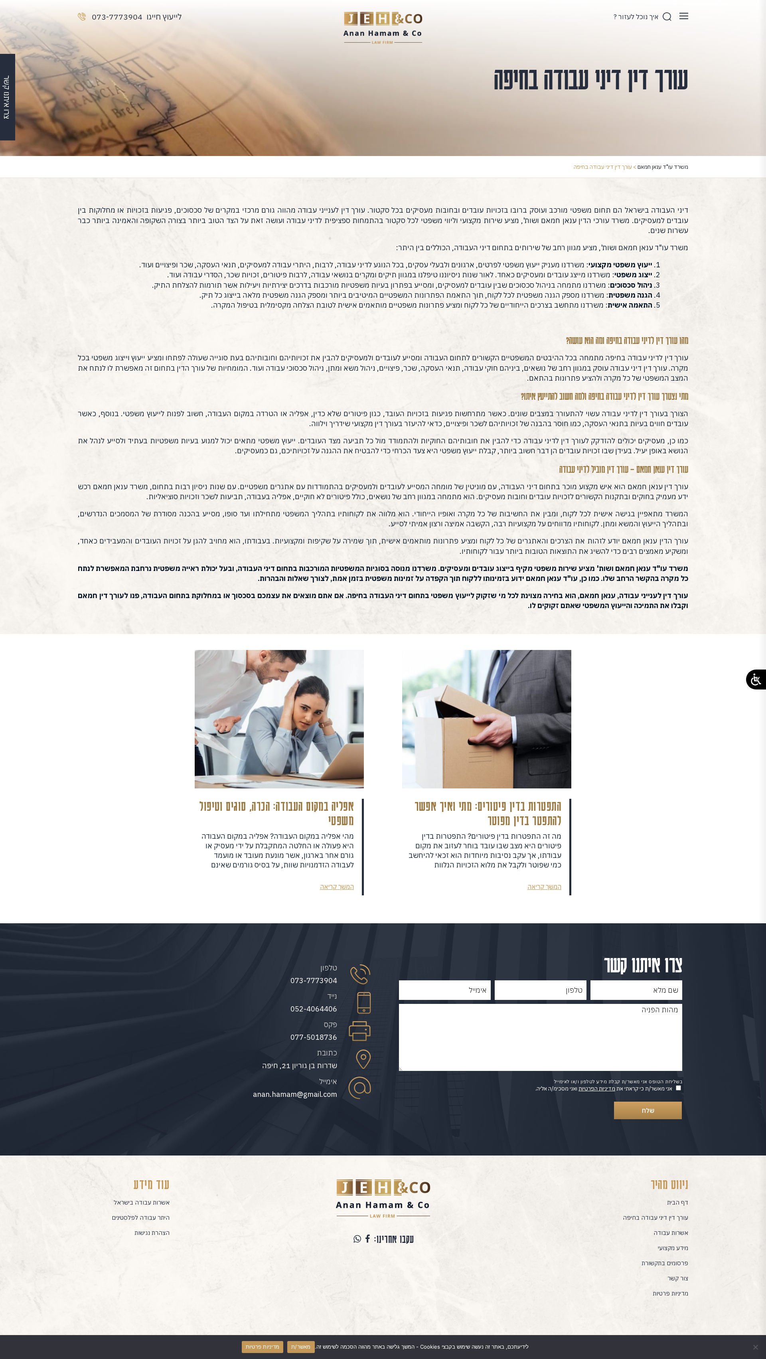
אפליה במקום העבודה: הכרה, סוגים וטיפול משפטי (276, 813)
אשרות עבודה (670, 1233)
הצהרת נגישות (152, 1233)
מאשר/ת (301, 1346)
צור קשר (677, 1278)
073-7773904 (313, 980)
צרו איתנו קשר (7, 97)
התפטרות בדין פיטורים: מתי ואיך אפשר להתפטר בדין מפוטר (488, 813)
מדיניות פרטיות (670, 1293)
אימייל (328, 1081)
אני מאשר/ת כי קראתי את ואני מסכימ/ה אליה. (603, 1088)
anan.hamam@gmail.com (295, 1094)
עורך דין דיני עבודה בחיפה (655, 1217)
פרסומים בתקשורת (665, 1263)
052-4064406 (313, 1008)
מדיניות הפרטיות (596, 1088)
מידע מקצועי (673, 1248)
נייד (332, 996)
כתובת (327, 1052)
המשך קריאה (544, 887)
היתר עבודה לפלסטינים (141, 1217)
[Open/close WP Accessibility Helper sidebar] (756, 679)
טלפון (328, 967)
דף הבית (677, 1202)
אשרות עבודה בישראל (142, 1202)
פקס (330, 1024)
